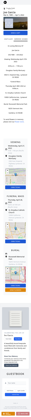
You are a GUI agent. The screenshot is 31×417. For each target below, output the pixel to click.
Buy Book (18, 339)
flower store (19, 122)
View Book (8, 339)
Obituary (8, 39)
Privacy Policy (10, 408)
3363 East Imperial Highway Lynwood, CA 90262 (17, 163)
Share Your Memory (11, 365)
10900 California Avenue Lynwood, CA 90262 (16, 217)
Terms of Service (20, 408)
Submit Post (15, 394)
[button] (15, 174)
